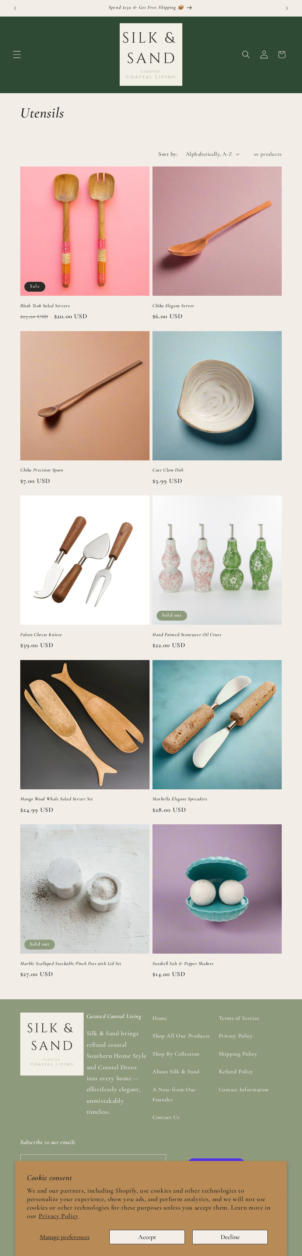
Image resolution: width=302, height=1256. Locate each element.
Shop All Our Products (181, 1035)
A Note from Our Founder (174, 1094)
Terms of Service (239, 1018)
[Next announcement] (287, 8)
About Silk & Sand (175, 1071)
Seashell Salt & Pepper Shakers (183, 963)
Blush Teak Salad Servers (45, 306)
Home (159, 1018)
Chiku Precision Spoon (41, 470)
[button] (17, 54)
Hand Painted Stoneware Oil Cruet (186, 635)
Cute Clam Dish (167, 470)
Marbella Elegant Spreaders (179, 799)
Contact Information (244, 1089)
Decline (230, 1237)
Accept (147, 1237)
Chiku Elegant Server (173, 306)
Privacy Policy (59, 1216)
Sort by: (168, 154)
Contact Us (166, 1117)
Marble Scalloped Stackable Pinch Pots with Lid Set (71, 963)
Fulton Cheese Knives (41, 635)
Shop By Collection (176, 1053)
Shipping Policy (238, 1053)
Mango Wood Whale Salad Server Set (56, 799)
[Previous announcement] (15, 8)
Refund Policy (236, 1071)
